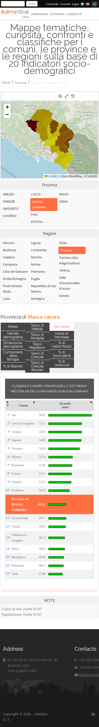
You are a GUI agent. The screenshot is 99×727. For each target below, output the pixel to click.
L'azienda (52, 4)
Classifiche (74, 14)
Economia (57, 14)
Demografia (39, 14)
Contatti (65, 4)
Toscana (20, 83)
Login (75, 4)
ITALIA (6, 83)
